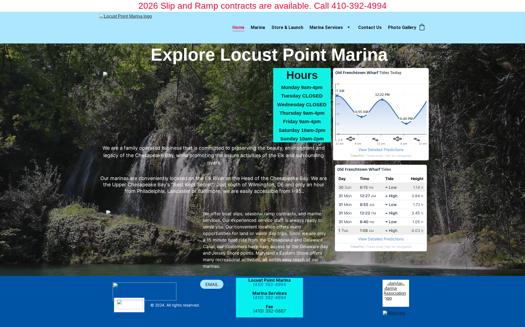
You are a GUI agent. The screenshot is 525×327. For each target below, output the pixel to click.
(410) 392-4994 (269, 284)
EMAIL (211, 284)
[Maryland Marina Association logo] (395, 293)
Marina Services (326, 27)
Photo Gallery (402, 27)
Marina (258, 27)
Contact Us (370, 27)
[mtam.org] (396, 317)
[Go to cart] (421, 27)
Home (238, 27)
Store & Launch (287, 27)
